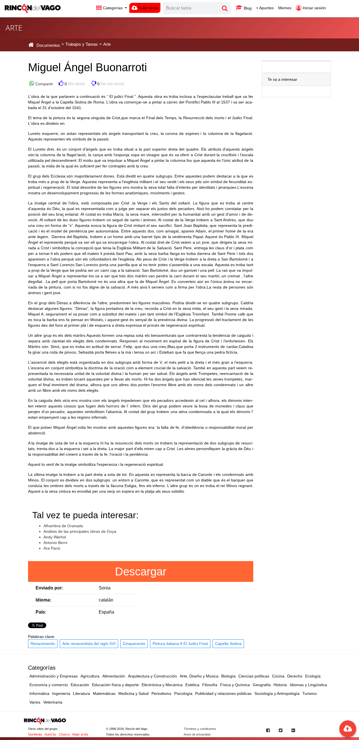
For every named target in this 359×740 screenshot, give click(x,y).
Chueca (64, 734)
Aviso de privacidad (197, 734)
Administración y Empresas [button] (53, 676)
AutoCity (50, 734)
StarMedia (35, 734)
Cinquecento (134, 643)
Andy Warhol (54, 537)
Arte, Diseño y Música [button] (199, 676)
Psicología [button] (183, 693)
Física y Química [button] (235, 685)
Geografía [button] (262, 685)
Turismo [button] (309, 693)
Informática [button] (39, 693)
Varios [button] (34, 702)
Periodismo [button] (161, 693)
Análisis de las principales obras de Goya (79, 531)
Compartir (43, 84)
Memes (284, 8)
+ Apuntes (265, 8)
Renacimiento (43, 643)
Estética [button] (192, 685)
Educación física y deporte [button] (115, 685)
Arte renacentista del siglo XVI (89, 643)
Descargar (140, 571)
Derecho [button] (294, 676)
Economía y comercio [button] (48, 685)
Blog (247, 8)
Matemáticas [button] (104, 693)
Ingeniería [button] (61, 693)
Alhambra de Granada (63, 526)
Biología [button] (228, 676)
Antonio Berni (55, 542)
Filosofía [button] (209, 685)
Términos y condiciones (200, 728)
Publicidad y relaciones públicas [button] (223, 693)
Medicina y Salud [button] (133, 693)
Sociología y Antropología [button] (277, 693)
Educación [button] (80, 685)
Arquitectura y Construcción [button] (152, 676)
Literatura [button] (81, 693)
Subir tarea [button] (147, 8)
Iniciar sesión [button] (314, 8)
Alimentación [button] (113, 676)
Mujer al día (80, 734)
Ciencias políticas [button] (253, 676)
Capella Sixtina (228, 643)
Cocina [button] (278, 676)
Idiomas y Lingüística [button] (308, 685)
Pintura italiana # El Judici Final (180, 643)
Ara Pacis (51, 548)
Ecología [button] (313, 676)
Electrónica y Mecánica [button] (162, 685)
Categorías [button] (113, 8)
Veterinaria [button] (52, 702)
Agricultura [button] (90, 676)
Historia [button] (280, 685)
